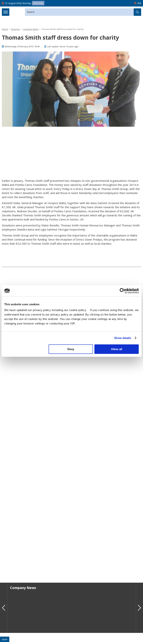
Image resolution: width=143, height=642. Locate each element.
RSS (139, 3)
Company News (30, 29)
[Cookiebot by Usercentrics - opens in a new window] (122, 291)
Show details (122, 338)
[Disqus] (71, 526)
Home (5, 29)
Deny (70, 349)
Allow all (116, 349)
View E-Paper (38, 3)
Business (15, 29)
